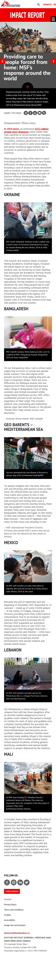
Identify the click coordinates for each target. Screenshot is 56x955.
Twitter (26, 882)
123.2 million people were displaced (26, 130)
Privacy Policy (10, 904)
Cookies (7, 914)
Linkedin (20, 882)
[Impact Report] (13, 4)
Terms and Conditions (14, 909)
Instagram (13, 882)
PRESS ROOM (12, 891)
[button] (53, 61)
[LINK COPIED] (44, 113)
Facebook (7, 882)
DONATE (47, 4)
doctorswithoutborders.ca (17, 933)
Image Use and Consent (15, 925)
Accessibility (9, 920)
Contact (7, 899)
